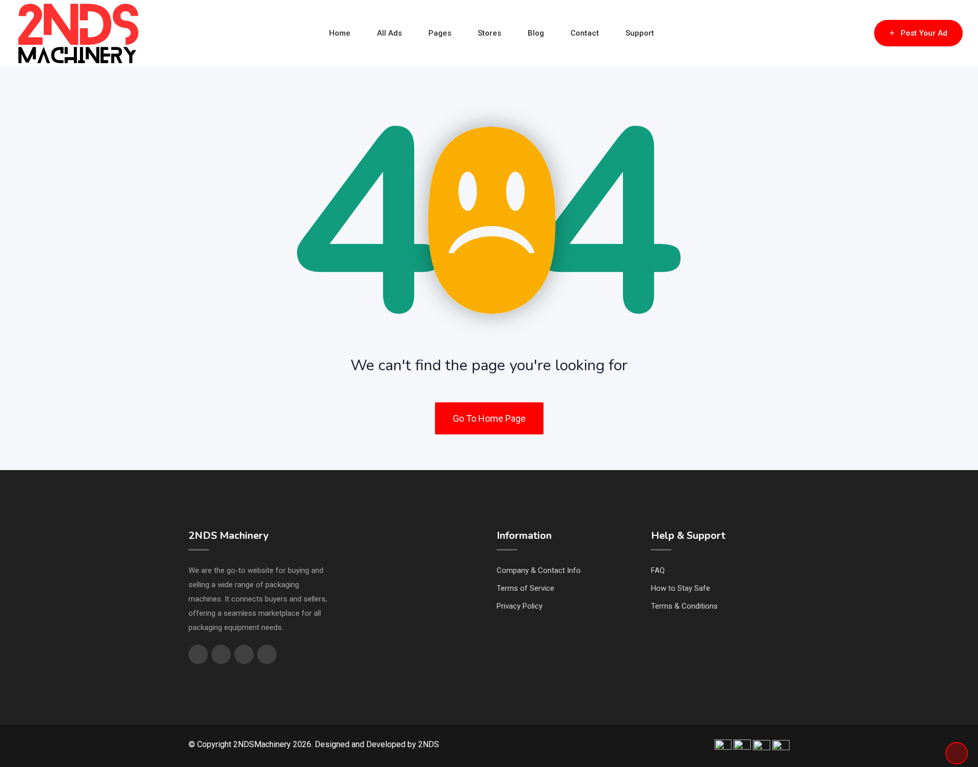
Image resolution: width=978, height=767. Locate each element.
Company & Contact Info (539, 570)
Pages (439, 33)
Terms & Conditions (684, 606)
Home (339, 33)
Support (640, 33)
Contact (584, 33)
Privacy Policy (519, 606)
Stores (489, 33)
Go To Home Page (489, 418)
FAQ (658, 570)
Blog (536, 33)
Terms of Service (525, 588)
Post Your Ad (924, 33)
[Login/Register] (861, 33)
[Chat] (844, 33)
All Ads (389, 33)
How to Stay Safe (680, 588)
